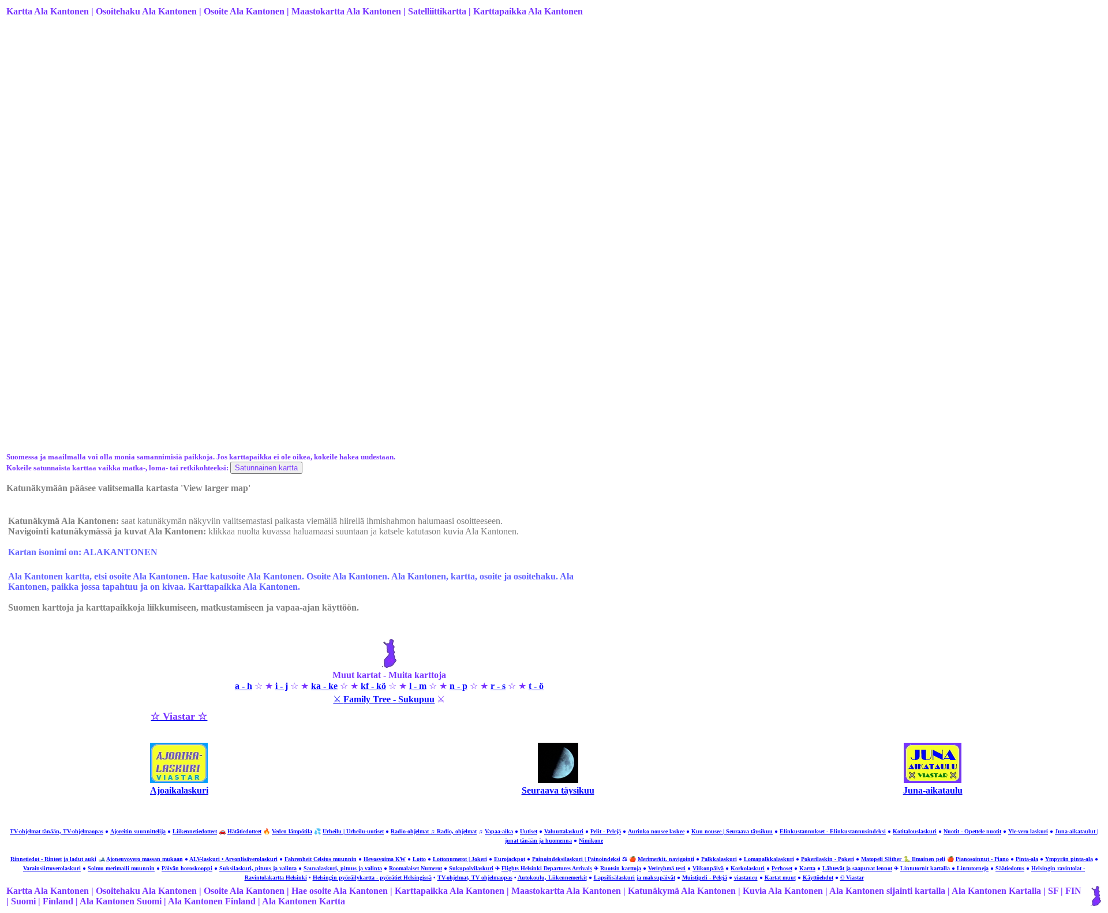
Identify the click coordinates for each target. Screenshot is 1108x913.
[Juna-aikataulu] (932, 780)
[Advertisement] (352, 117)
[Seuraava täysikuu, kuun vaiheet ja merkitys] (558, 780)
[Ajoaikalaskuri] (179, 780)
